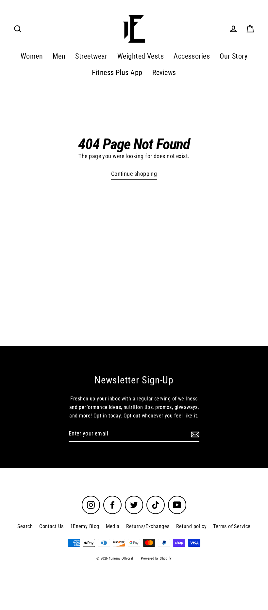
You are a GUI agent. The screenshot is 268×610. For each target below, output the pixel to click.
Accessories (192, 56)
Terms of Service (231, 526)
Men (59, 56)
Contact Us (51, 526)
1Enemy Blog (84, 526)
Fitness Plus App (117, 72)
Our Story (233, 56)
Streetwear (91, 56)
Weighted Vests (140, 56)
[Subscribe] (194, 434)
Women (32, 56)
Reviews (164, 72)
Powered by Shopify (156, 558)
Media (113, 526)
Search (25, 526)
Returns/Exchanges (148, 526)
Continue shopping (134, 173)
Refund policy (191, 526)
